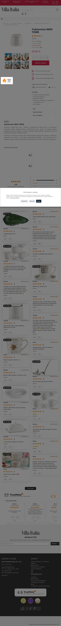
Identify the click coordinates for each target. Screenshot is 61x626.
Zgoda (39, 201)
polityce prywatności (14, 197)
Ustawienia (24, 201)
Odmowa (32, 201)
